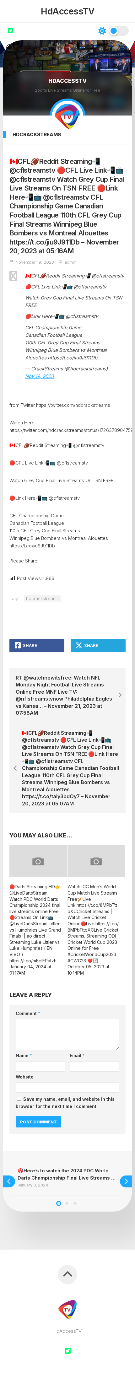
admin (70, 262)
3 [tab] (75, 1203)
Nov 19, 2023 (39, 376)
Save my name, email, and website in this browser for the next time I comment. (65, 1102)
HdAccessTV (67, 11)
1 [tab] (58, 1203)
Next (126, 1181)
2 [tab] (66, 1203)
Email (77, 1055)
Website (25, 1076)
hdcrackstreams (37, 134)
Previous (9, 1181)
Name (24, 1055)
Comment (28, 1013)
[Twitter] (10, 30)
